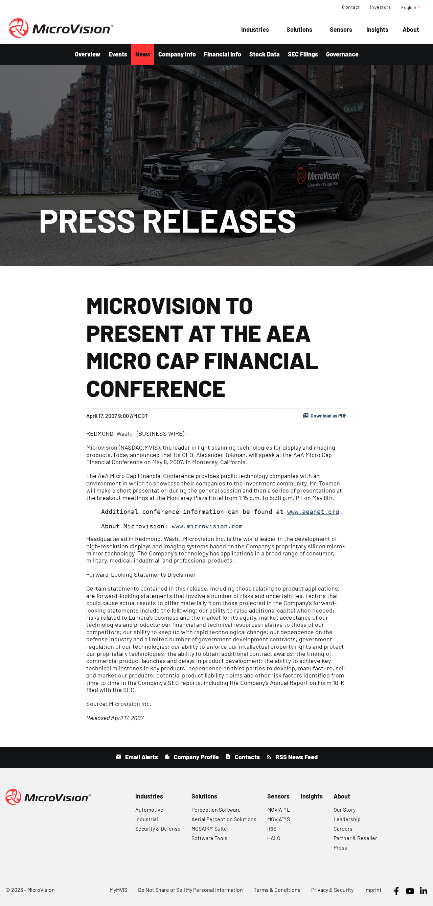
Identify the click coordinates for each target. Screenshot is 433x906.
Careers (343, 828)
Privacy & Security (332, 889)
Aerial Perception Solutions (223, 819)
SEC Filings (303, 54)
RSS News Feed (296, 757)
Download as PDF (329, 416)
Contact (351, 7)
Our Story (345, 809)
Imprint (373, 889)
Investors (380, 7)
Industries (255, 29)
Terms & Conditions (277, 889)
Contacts (246, 757)
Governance (342, 54)
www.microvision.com (207, 526)
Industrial (146, 819)
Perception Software (216, 809)
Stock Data (264, 54)
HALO (273, 838)
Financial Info (222, 54)
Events (118, 54)
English (411, 7)
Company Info (177, 54)
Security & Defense (158, 828)
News (142, 54)
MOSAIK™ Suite (209, 828)
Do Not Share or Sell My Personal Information (190, 889)
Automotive (149, 809)
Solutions (299, 29)
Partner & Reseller (355, 838)
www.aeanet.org (313, 511)
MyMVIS (118, 889)
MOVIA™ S (278, 819)
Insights (377, 29)
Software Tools (209, 838)
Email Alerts (141, 757)
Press (340, 847)
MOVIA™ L (278, 809)
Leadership (347, 819)
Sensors (341, 29)
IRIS (271, 828)
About (411, 29)
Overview (87, 54)
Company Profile (196, 757)
